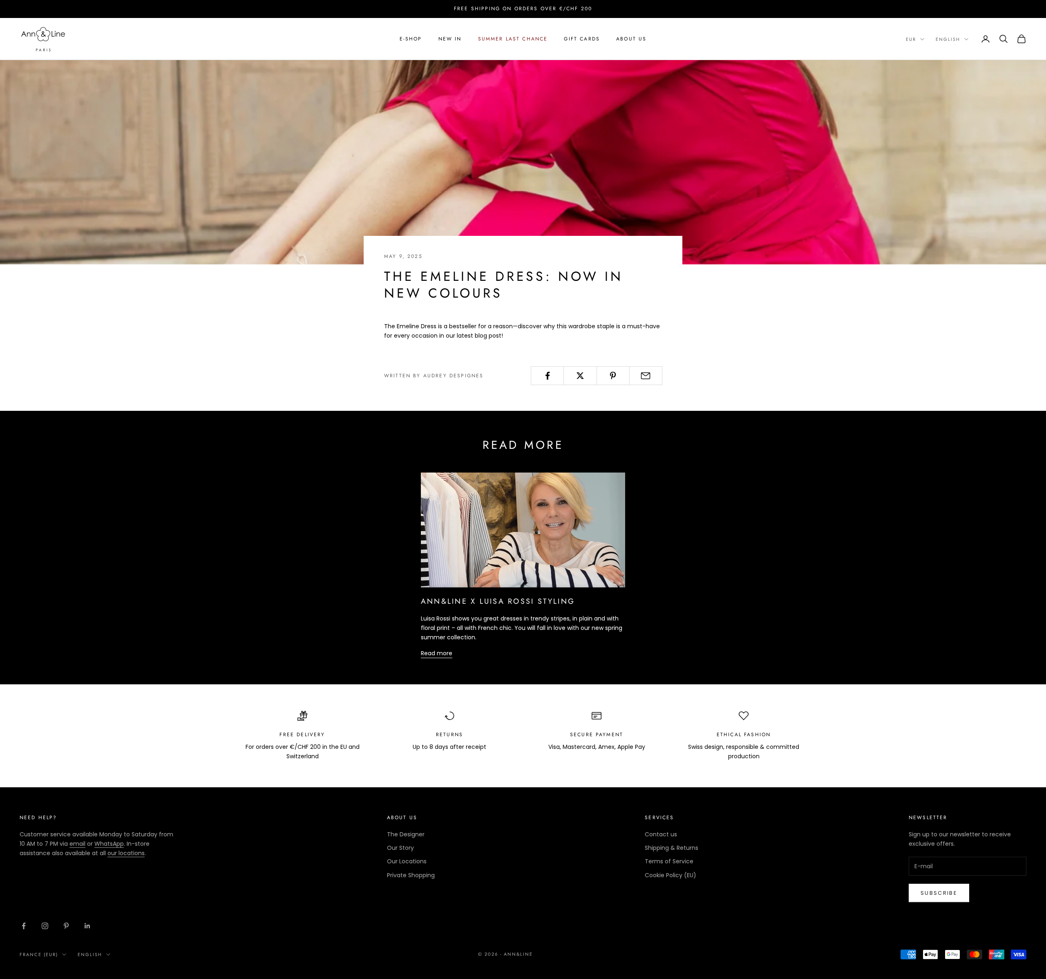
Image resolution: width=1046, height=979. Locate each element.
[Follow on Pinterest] (66, 926)
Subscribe (939, 893)
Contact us (661, 834)
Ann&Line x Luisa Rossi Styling (498, 601)
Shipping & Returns (671, 848)
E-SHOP (411, 39)
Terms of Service (669, 861)
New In (450, 39)
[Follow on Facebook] (24, 926)
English (948, 39)
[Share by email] (646, 376)
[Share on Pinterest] (613, 376)
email (77, 844)
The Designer (406, 834)
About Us (631, 39)
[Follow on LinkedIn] (87, 926)
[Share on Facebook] (547, 376)
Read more (436, 653)
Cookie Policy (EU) (670, 875)
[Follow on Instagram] (45, 926)
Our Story (400, 848)
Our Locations (407, 861)
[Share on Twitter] (580, 376)
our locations (126, 853)
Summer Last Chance (513, 39)
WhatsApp (109, 844)
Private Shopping (411, 875)
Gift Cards (582, 39)
